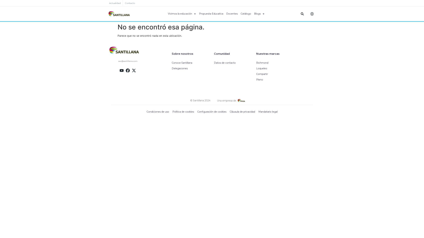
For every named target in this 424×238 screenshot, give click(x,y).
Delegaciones (180, 68)
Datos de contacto (225, 62)
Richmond (262, 62)
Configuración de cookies (211, 111)
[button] (302, 14)
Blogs (257, 13)
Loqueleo (261, 68)
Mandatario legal (268, 111)
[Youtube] (122, 70)
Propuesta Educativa (211, 13)
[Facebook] (128, 70)
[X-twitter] (134, 70)
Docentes (232, 13)
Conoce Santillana (182, 62)
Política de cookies (183, 111)
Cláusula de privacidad (242, 111)
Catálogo (246, 13)
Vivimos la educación (180, 13)
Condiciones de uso (158, 111)
